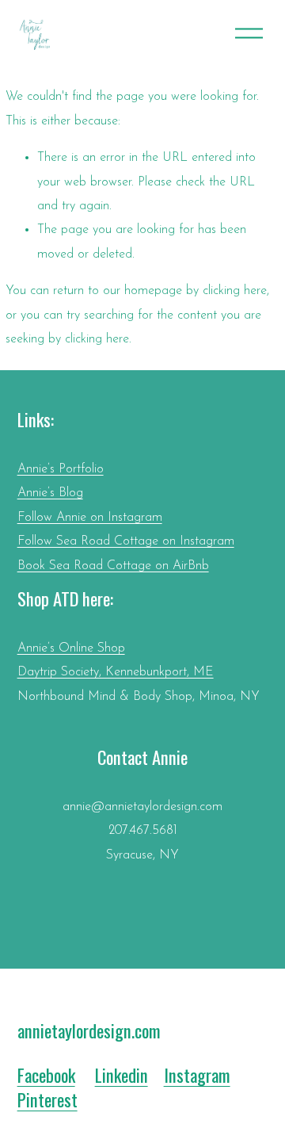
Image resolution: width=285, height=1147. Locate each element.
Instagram (197, 1075)
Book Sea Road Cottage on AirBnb (113, 566)
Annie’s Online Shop (71, 648)
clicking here (235, 291)
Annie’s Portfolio (60, 469)
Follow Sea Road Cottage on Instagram (125, 541)
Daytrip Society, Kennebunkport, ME (115, 672)
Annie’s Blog (50, 493)
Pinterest (47, 1100)
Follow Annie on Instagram (89, 517)
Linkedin (121, 1075)
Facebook (46, 1075)
